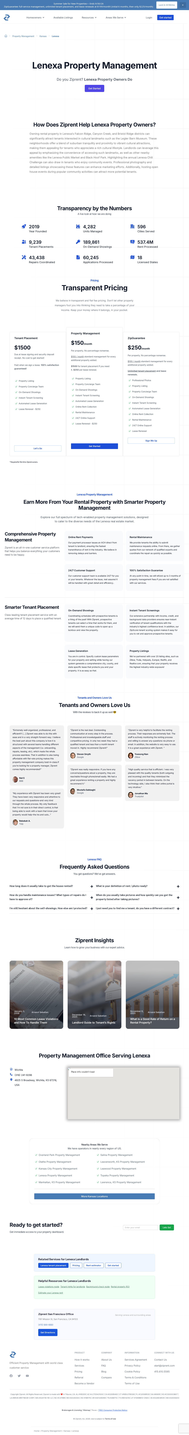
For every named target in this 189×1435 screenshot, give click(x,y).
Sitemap (86, 1410)
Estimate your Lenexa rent (50, 1292)
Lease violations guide (48, 1286)
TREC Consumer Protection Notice (112, 1410)
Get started (113, 1265)
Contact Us (160, 1359)
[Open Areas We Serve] (125, 17)
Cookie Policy (132, 1371)
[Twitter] (19, 1375)
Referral (79, 1377)
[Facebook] (11, 1375)
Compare (106, 1377)
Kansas (43, 36)
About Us (106, 1359)
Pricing (76, 1265)
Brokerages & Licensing (72, 1410)
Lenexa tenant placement (53, 1265)
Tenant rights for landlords (72, 1286)
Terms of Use (132, 1383)
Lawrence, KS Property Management (120, 1182)
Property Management (23, 36)
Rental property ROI (120, 1286)
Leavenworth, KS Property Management (122, 1161)
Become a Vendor (84, 1383)
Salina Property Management (116, 1154)
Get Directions (48, 1332)
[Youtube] (27, 1375)
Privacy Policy (132, 1365)
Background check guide (98, 1286)
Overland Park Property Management (59, 1154)
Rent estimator (93, 1265)
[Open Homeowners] (43, 17)
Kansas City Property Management (58, 1168)
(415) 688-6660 (45, 1324)
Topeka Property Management (117, 1175)
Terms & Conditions (135, 1377)
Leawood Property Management (118, 1168)
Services (79, 1365)
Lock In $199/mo (167, 5)
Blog (103, 1371)
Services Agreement (136, 1359)
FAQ (103, 1365)
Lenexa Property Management (55, 1175)
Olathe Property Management (55, 1161)
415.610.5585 (162, 1371)
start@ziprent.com (164, 1365)
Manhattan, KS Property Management (59, 1182)
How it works (82, 1359)
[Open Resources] (95, 17)
